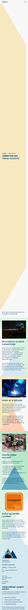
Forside (4, 153)
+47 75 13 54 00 (5, 582)
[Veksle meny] (25, 2)
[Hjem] (5, 2)
